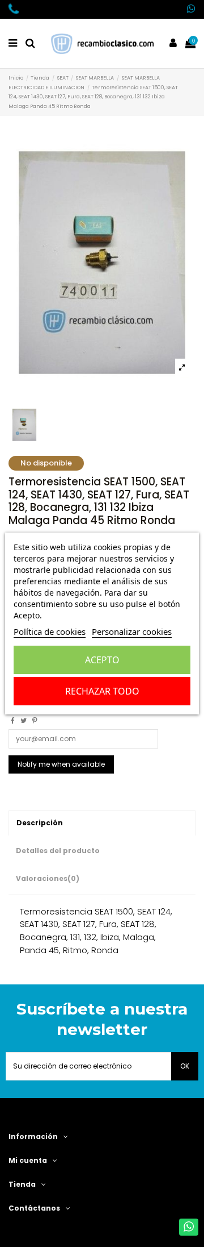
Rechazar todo (102, 691)
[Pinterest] (34, 720)
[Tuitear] (23, 720)
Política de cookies (50, 631)
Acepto (102, 660)
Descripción (39, 823)
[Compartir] (13, 720)
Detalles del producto (58, 850)
